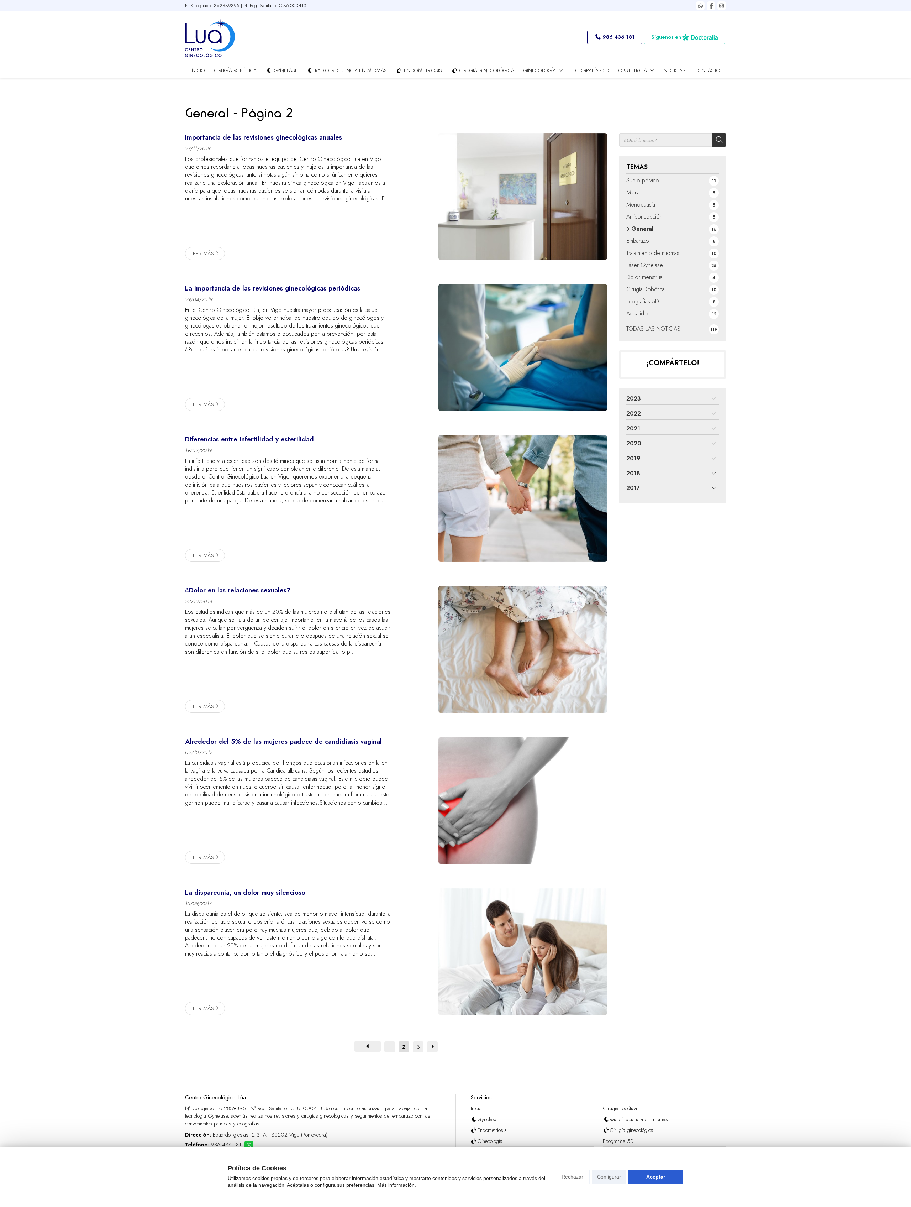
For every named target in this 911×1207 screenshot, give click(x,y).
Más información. (396, 1185)
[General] (367, 1046)
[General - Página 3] (432, 1046)
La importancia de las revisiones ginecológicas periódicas (272, 288)
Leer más (202, 253)
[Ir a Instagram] (721, 5)
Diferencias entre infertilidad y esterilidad (249, 439)
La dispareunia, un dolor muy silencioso (245, 892)
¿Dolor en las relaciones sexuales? (237, 590)
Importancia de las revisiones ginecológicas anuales (263, 137)
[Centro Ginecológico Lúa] (210, 37)
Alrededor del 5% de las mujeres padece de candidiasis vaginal (283, 741)
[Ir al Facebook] (711, 5)
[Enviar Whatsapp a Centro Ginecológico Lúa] (700, 5)
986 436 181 (226, 1145)
